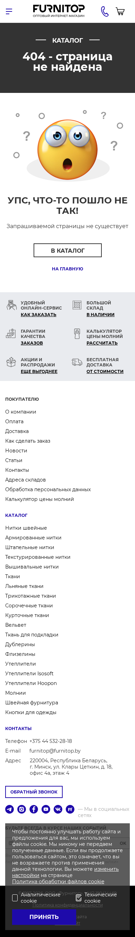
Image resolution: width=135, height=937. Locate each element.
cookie (96, 881)
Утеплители (20, 664)
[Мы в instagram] (21, 810)
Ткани (12, 576)
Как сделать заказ (27, 441)
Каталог (16, 515)
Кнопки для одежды (30, 712)
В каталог (67, 251)
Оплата (14, 421)
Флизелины (20, 654)
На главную (67, 268)
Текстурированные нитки (38, 557)
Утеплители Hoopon (31, 683)
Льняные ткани (24, 586)
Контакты (17, 470)
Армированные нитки (33, 538)
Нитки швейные (26, 528)
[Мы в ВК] (58, 810)
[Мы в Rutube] (70, 810)
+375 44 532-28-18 (50, 741)
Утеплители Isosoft (29, 673)
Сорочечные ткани (29, 605)
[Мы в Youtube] (46, 810)
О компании (20, 412)
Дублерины (20, 644)
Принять (44, 917)
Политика (25, 881)
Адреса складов (25, 480)
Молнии (15, 693)
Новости (16, 451)
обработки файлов (63, 881)
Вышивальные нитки (32, 567)
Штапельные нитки (29, 547)
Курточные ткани (27, 615)
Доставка (17, 431)
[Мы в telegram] (9, 810)
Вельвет (15, 625)
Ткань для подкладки (31, 635)
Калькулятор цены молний (39, 499)
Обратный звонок (33, 792)
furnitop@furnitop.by (55, 751)
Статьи (13, 460)
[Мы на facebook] (33, 810)
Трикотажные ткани (30, 596)
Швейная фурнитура (31, 703)
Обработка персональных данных (48, 489)
